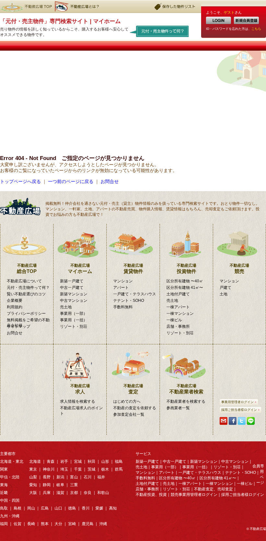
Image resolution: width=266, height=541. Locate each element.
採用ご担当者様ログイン (239, 410)
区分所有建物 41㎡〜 (184, 287)
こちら (256, 29)
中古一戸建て (71, 287)
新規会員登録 (246, 20)
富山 (74, 477)
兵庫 (47, 492)
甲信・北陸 (9, 477)
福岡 (4, 524)
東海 (4, 485)
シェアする (232, 421)
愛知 (33, 485)
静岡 (47, 485)
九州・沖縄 (9, 516)
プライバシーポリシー (26, 313)
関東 (4, 469)
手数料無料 (123, 307)
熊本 (45, 524)
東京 (33, 469)
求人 (80, 389)
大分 (58, 524)
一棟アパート (178, 307)
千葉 (78, 469)
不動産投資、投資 (151, 494)
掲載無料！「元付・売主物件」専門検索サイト (22, 206)
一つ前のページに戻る (70, 181)
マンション (123, 281)
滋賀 (60, 492)
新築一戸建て (71, 281)
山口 (58, 508)
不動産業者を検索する (185, 401)
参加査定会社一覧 (128, 414)
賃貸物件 (133, 268)
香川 (86, 508)
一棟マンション (180, 313)
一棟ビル (174, 320)
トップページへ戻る (20, 181)
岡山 (31, 508)
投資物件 (186, 268)
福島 (119, 461)
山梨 (33, 477)
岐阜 (60, 485)
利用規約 (14, 307)
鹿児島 (87, 524)
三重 (74, 485)
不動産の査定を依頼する (134, 408)
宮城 (78, 461)
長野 (47, 477)
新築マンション (73, 294)
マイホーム (80, 268)
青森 (50, 461)
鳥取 (4, 508)
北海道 (35, 461)
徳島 (72, 508)
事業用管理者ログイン (237, 402)
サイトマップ (18, 326)
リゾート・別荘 (73, 326)
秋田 (91, 461)
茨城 (91, 469)
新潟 (60, 477)
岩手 (64, 461)
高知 (113, 508)
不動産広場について (24, 281)
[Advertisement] (133, 99)
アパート (121, 287)
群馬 (119, 469)
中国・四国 (9, 500)
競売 (239, 268)
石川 (87, 477)
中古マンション (73, 300)
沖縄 (103, 524)
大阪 (33, 492)
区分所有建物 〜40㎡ (184, 281)
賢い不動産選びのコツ (26, 294)
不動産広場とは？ (78, 6)
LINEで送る (251, 421)
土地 (223, 294)
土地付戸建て (178, 294)
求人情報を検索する (77, 401)
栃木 (105, 469)
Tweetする (242, 421)
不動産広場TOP (26, 6)
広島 (45, 508)
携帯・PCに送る (223, 421)
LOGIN (218, 20)
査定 (133, 389)
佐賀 (17, 524)
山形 (105, 461)
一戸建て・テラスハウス (134, 294)
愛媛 (99, 508)
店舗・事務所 (178, 326)
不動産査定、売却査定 (213, 489)
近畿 (4, 492)
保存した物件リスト (175, 6)
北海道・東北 (11, 461)
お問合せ (110, 181)
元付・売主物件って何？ (159, 31)
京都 (74, 492)
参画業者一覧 (178, 408)
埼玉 (64, 469)
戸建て (225, 287)
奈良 (87, 492)
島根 (17, 508)
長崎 (31, 524)
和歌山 (103, 492)
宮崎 (72, 524)
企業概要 (14, 300)
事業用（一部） (73, 313)
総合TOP (27, 268)
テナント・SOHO (128, 300)
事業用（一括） (73, 320)
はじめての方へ (126, 401)
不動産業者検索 (186, 389)
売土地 (66, 307)
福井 (101, 477)
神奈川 (48, 469)
